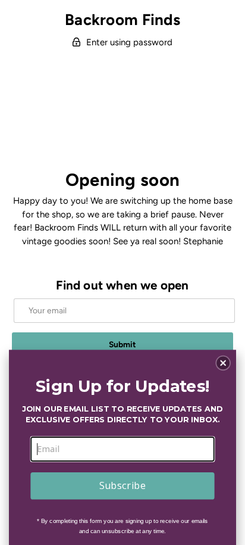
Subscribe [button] (122, 485)
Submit (122, 344)
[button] (223, 362)
